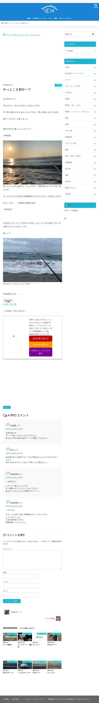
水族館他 (68, 162)
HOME (6, 699)
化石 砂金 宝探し (73, 156)
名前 (4, 572)
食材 (67, 150)
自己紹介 (16, 699)
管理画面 (51, 699)
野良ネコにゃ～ (71, 188)
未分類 (67, 194)
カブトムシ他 (70, 143)
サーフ (50, 18)
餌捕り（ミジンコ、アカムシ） (77, 112)
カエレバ (43, 334)
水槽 (55, 18)
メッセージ (27, 699)
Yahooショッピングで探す (40, 352)
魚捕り (29, 18)
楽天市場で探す (39, 339)
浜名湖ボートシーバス (39, 18)
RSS (70, 205)
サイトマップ (39, 699)
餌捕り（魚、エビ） (73, 105)
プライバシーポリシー (65, 18)
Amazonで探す (39, 345)
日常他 (67, 181)
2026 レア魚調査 (71, 210)
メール (5, 582)
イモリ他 (68, 131)
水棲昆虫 (68, 137)
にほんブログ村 (10, 304)
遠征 (67, 118)
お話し (67, 67)
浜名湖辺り (70, 699)
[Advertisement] (32, 60)
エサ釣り (68, 93)
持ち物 (67, 169)
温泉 (67, 175)
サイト (5, 591)
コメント (7, 549)
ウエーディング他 (72, 86)
